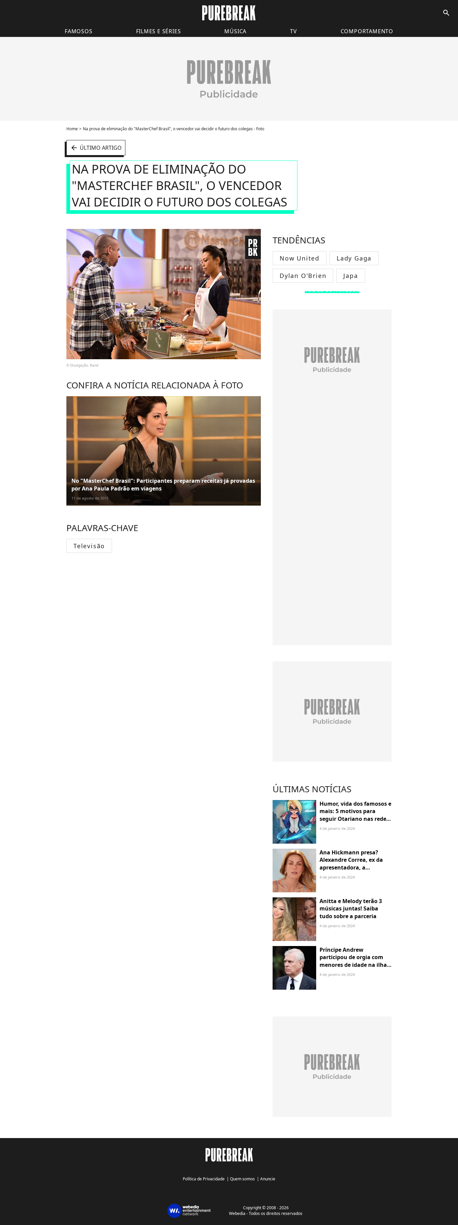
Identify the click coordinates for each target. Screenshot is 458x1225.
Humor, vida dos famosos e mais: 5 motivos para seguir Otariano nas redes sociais (355, 815)
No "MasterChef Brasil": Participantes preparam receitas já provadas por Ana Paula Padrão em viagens (163, 484)
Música (235, 31)
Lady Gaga (354, 258)
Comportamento (367, 31)
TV (293, 31)
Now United (300, 258)
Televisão (89, 546)
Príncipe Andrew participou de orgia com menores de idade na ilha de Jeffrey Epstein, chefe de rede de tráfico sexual (355, 965)
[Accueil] (229, 12)
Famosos (79, 31)
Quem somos (242, 1179)
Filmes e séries (158, 31)
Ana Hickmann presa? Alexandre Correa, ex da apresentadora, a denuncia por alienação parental (351, 867)
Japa (350, 276)
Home (72, 129)
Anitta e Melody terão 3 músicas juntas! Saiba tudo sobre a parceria (351, 908)
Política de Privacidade (204, 1179)
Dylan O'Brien (303, 276)
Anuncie (267, 1179)
